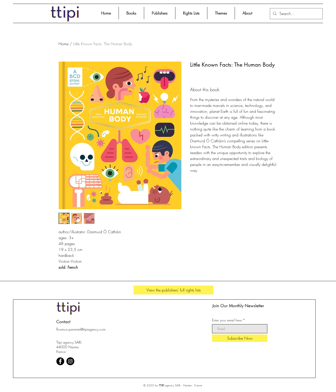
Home (63, 43)
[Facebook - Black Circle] (60, 361)
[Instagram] (70, 361)
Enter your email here (227, 320)
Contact (63, 321)
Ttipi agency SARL (69, 342)
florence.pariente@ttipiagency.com (81, 329)
